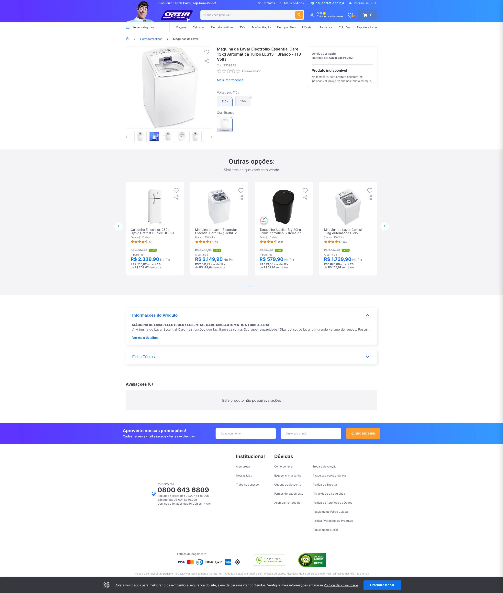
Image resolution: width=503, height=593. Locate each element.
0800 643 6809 (183, 490)
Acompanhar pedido (287, 502)
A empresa (243, 466)
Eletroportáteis (286, 27)
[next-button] (207, 136)
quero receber (363, 433)
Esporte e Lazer (367, 27)
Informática (325, 27)
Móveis (306, 27)
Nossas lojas (244, 475)
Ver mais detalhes (145, 337)
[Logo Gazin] (176, 16)
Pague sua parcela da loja (326, 3)
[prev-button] (130, 136)
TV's (242, 27)
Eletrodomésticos (222, 27)
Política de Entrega (325, 484)
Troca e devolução (324, 466)
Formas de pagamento (288, 493)
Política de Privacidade (341, 585)
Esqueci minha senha (287, 475)
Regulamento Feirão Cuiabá (330, 511)
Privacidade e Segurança (329, 493)
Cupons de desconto (287, 484)
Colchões (345, 27)
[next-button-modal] (384, 226)
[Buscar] (299, 15)
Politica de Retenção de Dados (332, 502)
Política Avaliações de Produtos (333, 520)
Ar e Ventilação (261, 27)
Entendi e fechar (382, 585)
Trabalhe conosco (247, 484)
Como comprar (283, 466)
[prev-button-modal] (118, 226)
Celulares (199, 27)
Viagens (181, 27)
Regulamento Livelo (325, 529)
